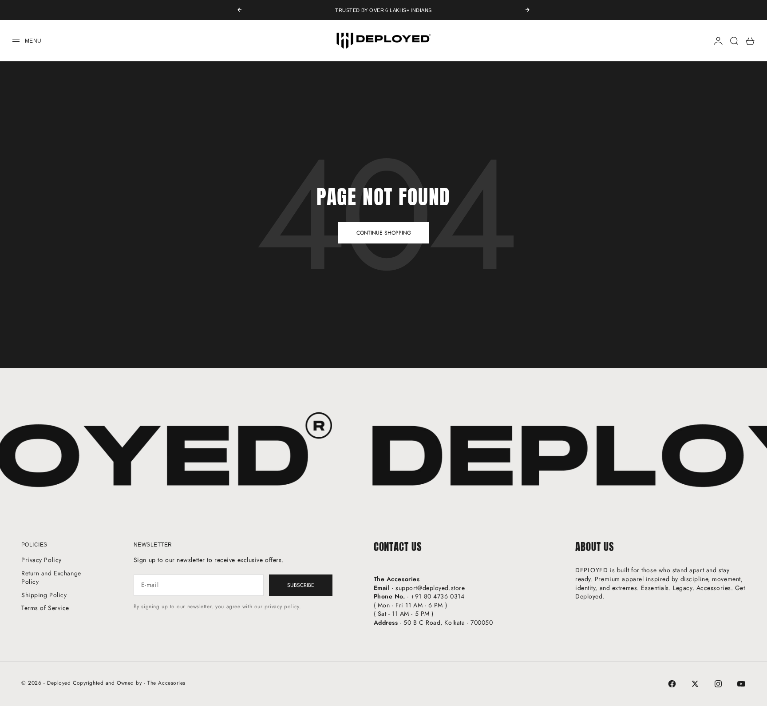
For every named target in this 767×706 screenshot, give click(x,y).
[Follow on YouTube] (741, 683)
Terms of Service (45, 607)
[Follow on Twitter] (695, 683)
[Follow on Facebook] (672, 683)
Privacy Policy (41, 559)
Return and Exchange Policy (51, 577)
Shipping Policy (44, 594)
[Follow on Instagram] (718, 683)
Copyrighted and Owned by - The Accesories (129, 683)
